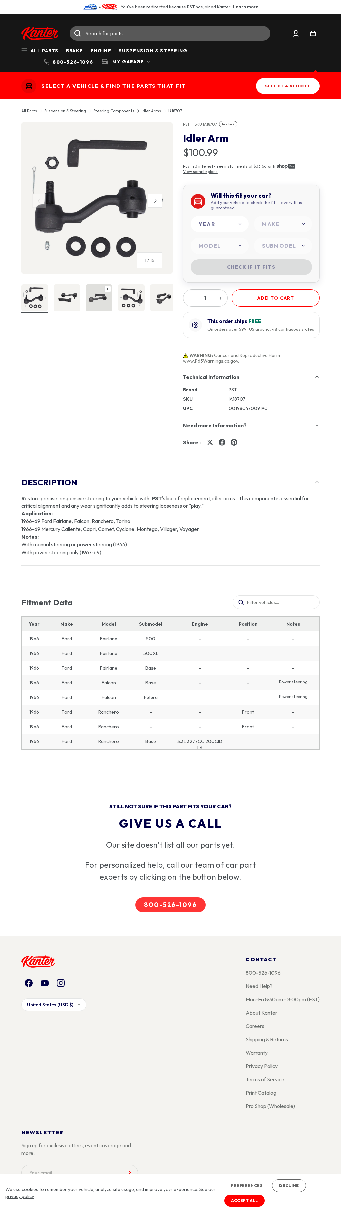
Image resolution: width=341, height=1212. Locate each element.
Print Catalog (261, 1092)
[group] (97, 200)
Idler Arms (151, 111)
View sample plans (200, 171)
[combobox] (170, 33)
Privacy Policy (262, 1066)
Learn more (245, 6)
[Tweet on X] (210, 442)
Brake (74, 50)
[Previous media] (39, 201)
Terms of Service (265, 1079)
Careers (255, 1026)
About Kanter (261, 1012)
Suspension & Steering (153, 50)
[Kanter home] (28, 86)
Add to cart (275, 298)
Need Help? (259, 986)
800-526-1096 (170, 905)
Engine (101, 50)
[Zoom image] (97, 198)
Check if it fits (251, 267)
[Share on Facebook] (222, 442)
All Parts (29, 111)
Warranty (257, 1052)
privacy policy (19, 1196)
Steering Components (113, 111)
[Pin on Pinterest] (234, 442)
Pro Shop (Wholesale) (270, 1106)
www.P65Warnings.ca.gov (210, 361)
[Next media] (155, 201)
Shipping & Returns (267, 1039)
